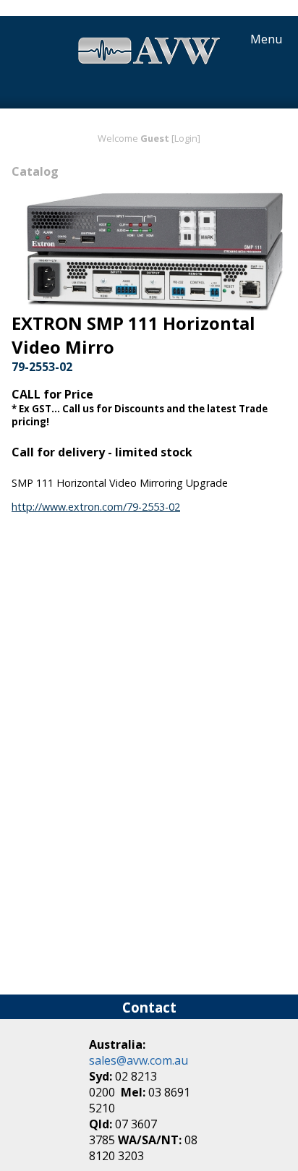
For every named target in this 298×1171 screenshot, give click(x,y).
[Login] (185, 138)
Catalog (35, 171)
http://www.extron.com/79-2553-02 (96, 507)
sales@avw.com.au (138, 1060)
